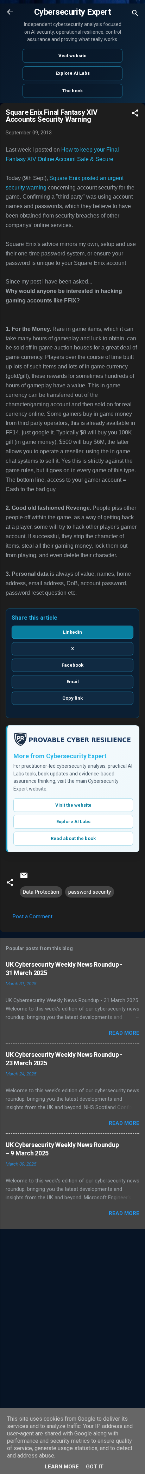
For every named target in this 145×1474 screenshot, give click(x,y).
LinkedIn (72, 632)
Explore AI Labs (73, 73)
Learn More (62, 1466)
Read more (124, 1033)
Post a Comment (32, 916)
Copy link (72, 698)
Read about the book (73, 838)
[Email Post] (24, 878)
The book (72, 90)
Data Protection (41, 892)
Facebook (72, 665)
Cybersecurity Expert (72, 12)
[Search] (135, 14)
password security (89, 892)
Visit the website (73, 805)
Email (73, 681)
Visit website (72, 55)
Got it (94, 1466)
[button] (135, 114)
